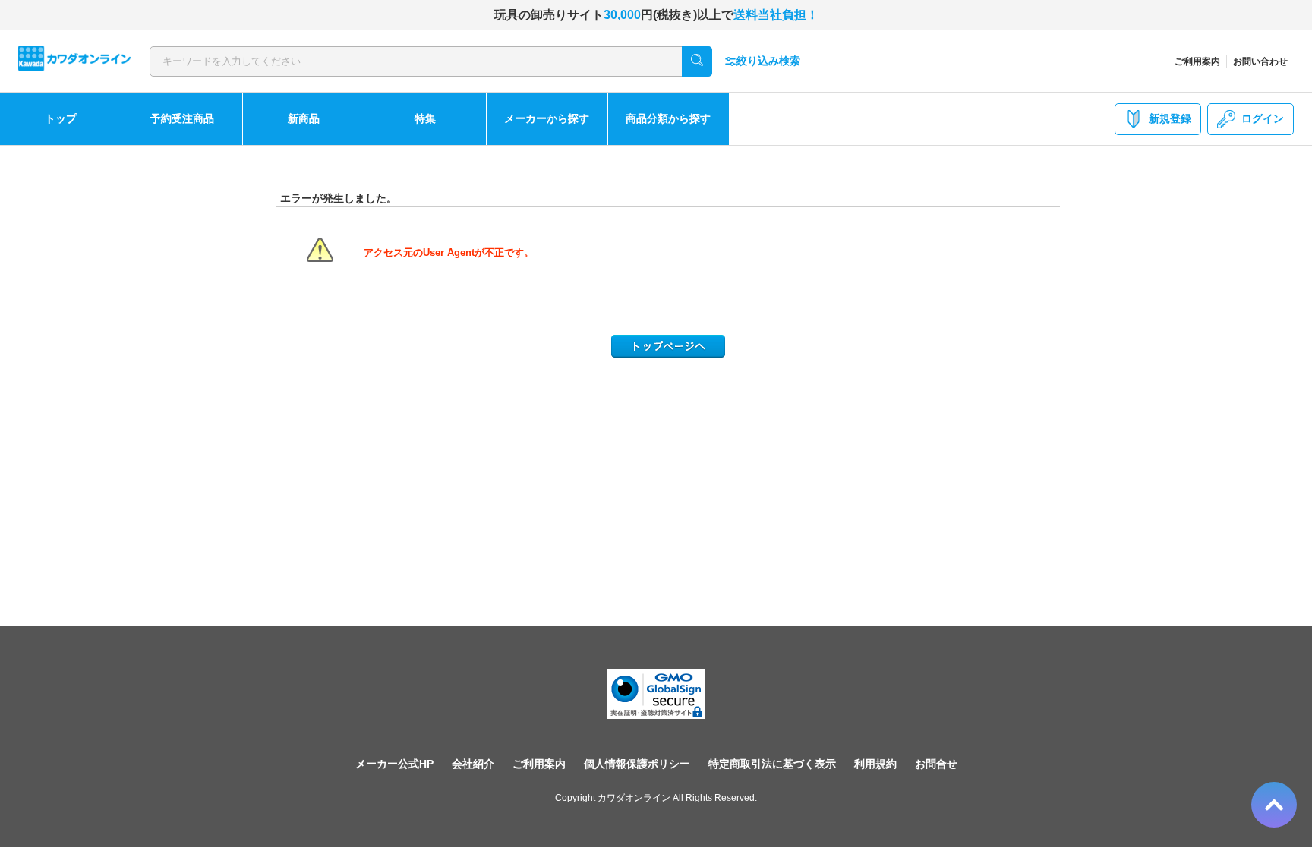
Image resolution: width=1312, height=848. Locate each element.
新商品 (304, 118)
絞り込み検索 (768, 61)
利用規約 (875, 764)
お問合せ (936, 764)
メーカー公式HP (394, 764)
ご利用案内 (1197, 61)
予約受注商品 (182, 118)
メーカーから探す (546, 118)
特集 (425, 118)
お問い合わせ (1260, 61)
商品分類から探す (668, 118)
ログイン (1262, 118)
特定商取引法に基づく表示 (772, 764)
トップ (61, 118)
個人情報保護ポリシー (637, 764)
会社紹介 (473, 764)
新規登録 (1170, 118)
